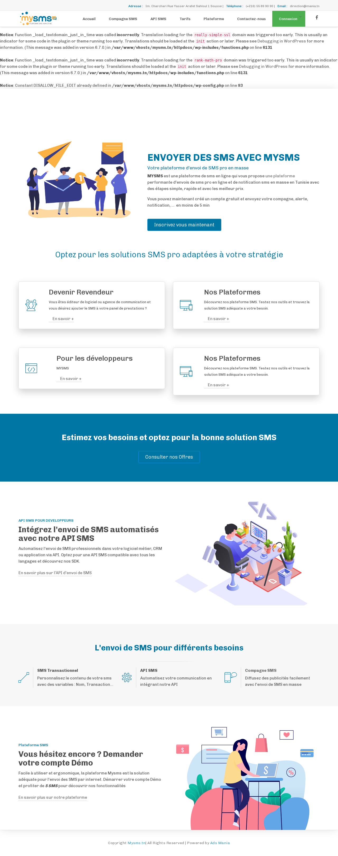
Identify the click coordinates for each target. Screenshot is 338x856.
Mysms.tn (136, 843)
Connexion (288, 19)
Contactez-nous (251, 19)
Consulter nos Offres (169, 457)
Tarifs (185, 19)
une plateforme (280, 176)
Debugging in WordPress (281, 41)
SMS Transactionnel (57, 670)
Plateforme (214, 19)
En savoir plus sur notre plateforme (52, 797)
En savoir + (63, 318)
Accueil (89, 19)
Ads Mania (220, 843)
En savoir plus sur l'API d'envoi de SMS (55, 572)
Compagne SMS (123, 19)
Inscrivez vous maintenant (184, 225)
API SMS (158, 19)
